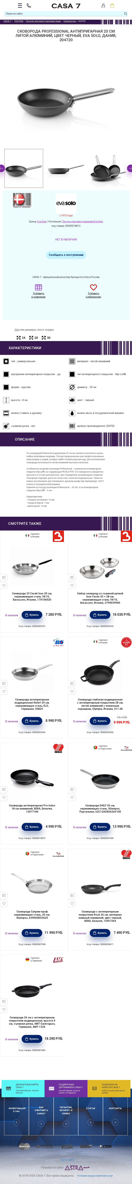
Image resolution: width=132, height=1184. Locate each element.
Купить (34, 614)
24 (23, 338)
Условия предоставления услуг (95, 1176)
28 (36, 338)
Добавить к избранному (93, 295)
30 (48, 338)
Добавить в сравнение (38, 295)
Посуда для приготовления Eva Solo (82, 221)
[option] (23, 168)
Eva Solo (42, 221)
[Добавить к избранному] (4, 585)
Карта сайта (67, 1160)
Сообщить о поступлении (66, 255)
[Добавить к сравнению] (4, 577)
